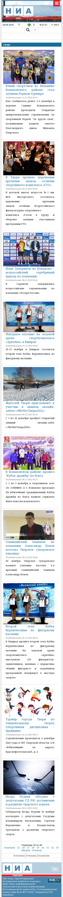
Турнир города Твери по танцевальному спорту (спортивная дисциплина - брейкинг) (30, 725)
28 (33, 847)
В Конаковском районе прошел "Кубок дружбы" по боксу (30, 474)
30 (43, 847)
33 (57, 847)
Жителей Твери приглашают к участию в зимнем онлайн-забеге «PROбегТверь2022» (30, 407)
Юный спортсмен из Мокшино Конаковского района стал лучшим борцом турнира (30, 90)
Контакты (19, 855)
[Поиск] (28, 29)
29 (38, 847)
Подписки (44, 855)
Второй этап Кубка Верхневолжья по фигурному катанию (30, 630)
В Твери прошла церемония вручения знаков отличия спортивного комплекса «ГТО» (30, 181)
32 (52, 847)
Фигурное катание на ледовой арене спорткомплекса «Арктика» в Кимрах (30, 338)
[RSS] (35, 29)
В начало (10, 847)
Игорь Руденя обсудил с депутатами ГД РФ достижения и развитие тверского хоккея (30, 800)
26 (23, 847)
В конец (37, 850)
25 (18, 847)
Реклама (31, 855)
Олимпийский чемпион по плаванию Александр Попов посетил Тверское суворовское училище (30, 547)
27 (28, 847)
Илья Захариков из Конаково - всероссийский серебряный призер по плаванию (30, 272)
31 (47, 847)
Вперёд (26, 850)
